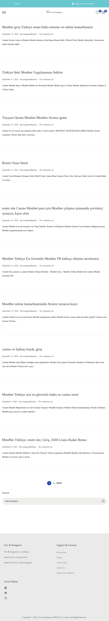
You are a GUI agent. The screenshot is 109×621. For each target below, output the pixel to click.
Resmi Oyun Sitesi (15, 163)
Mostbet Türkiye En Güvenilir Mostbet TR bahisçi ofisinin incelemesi (50, 259)
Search (103, 501)
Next (59, 483)
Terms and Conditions (65, 573)
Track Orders (62, 563)
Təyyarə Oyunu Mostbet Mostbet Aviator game (34, 117)
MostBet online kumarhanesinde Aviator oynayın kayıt (39, 304)
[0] (97, 12)
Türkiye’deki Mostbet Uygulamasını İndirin (32, 72)
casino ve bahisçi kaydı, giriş (22, 349)
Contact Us (61, 568)
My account (61, 552)
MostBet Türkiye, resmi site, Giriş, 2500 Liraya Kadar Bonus (44, 440)
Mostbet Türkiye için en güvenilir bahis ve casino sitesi (40, 394)
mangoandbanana (30, 34)
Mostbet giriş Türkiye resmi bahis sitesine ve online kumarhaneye (47, 27)
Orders (59, 557)
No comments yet (46, 34)
